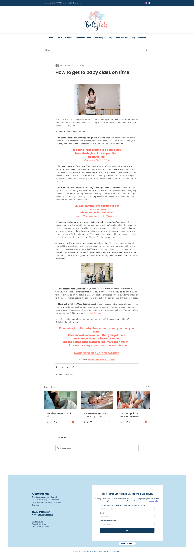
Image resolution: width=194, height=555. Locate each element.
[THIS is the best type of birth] (60, 400)
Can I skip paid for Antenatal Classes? (130, 415)
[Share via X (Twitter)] (62, 367)
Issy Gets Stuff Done (113, 551)
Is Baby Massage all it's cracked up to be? (96, 415)
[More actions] (137, 65)
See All (147, 387)
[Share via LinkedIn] (67, 367)
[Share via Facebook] (56, 367)
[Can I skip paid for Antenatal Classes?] (133, 400)
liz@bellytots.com (45, 515)
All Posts (47, 50)
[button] (147, 50)
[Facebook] (149, 3)
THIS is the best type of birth (59, 415)
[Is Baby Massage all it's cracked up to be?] (97, 400)
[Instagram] (146, 3)
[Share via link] (73, 367)
